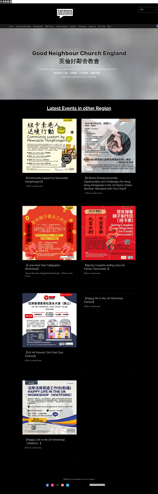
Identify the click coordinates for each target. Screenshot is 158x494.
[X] (57, 485)
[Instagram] (52, 485)
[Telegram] (67, 485)
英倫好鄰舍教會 (79, 61)
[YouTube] (62, 485)
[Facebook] (47, 485)
